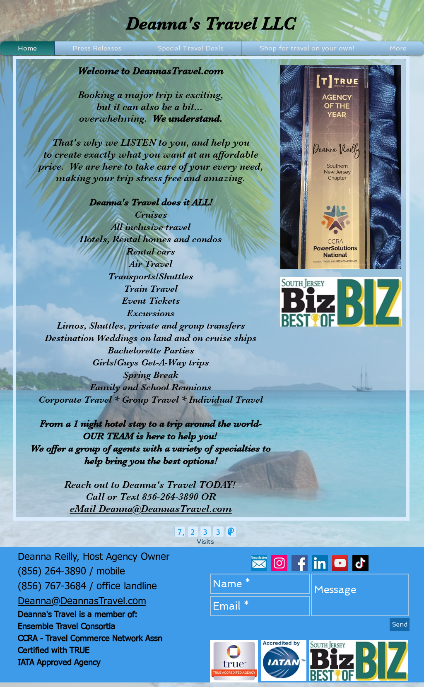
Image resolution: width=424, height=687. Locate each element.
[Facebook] (300, 563)
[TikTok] (360, 563)
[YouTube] (340, 563)
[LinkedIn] (320, 563)
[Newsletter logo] (259, 563)
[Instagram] (279, 563)
